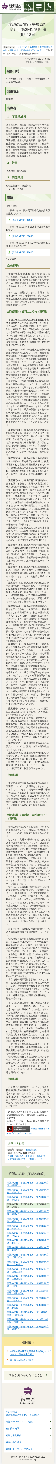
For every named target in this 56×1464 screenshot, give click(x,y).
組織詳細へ (31, 1149)
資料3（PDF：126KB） (24, 252)
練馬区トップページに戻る (19, 1449)
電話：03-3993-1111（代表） (20, 1421)
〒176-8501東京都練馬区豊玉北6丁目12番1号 (23, 1413)
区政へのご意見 (14, 1442)
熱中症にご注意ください (22, 1359)
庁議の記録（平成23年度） (32, 50)
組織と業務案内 (14, 1435)
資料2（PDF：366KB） (24, 236)
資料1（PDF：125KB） (24, 220)
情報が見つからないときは (26, 1375)
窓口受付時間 (12, 1428)
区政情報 (33, 47)
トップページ (21, 47)
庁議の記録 (13, 50)
